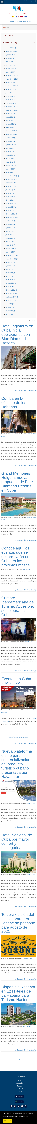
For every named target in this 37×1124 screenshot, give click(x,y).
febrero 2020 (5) (11, 207)
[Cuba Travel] (18, 8)
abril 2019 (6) (10, 241)
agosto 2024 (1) (11, 55)
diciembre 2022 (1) (12, 106)
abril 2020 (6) (10, 200)
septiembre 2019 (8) (12, 224)
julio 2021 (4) (10, 148)
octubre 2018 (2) (11, 262)
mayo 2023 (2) (10, 96)
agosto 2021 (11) (11, 145)
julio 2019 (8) (10, 231)
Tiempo (19, 1086)
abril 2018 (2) (10, 276)
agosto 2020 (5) (11, 186)
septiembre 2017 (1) (12, 297)
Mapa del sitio (19, 1089)
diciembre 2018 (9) (12, 255)
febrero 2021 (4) (11, 165)
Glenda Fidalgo (30, 803)
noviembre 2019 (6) (12, 217)
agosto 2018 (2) (11, 266)
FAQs (24, 21)
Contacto (11, 21)
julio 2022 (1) (10, 120)
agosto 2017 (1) (11, 300)
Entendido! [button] (7, 1121)
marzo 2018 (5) (10, 279)
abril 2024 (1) (10, 61)
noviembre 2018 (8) (12, 259)
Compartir (20, 390)
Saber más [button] (24, 1116)
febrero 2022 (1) (11, 124)
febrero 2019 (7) (11, 248)
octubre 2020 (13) (11, 179)
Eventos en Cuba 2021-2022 (16, 681)
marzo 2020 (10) (11, 203)
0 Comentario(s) (30, 390)
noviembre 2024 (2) (12, 51)
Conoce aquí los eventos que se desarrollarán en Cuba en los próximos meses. (16, 556)
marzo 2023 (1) (10, 100)
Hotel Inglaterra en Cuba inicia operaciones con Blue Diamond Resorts (17, 334)
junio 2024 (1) (10, 58)
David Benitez (30, 370)
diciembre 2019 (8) (12, 214)
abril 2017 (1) (10, 314)
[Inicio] (29, 320)
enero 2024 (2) (10, 72)
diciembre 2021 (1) (12, 131)
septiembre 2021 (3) (12, 141)
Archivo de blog (10, 42)
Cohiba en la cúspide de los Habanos (13, 402)
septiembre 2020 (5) (12, 183)
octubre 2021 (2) (11, 138)
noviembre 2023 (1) (12, 79)
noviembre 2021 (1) (12, 134)
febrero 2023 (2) (11, 103)
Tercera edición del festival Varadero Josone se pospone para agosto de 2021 (18, 923)
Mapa (19, 1080)
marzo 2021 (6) (10, 162)
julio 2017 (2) (10, 304)
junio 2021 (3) (10, 151)
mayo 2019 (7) (10, 238)
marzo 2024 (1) (10, 65)
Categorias (8, 35)
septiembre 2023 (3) (12, 86)
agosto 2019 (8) (11, 228)
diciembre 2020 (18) (12, 172)
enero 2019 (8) (10, 252)
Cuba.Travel (21, 1076)
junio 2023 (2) (10, 93)
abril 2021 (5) (10, 158)
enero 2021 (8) (10, 169)
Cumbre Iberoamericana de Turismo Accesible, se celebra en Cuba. (17, 606)
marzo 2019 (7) (10, 245)
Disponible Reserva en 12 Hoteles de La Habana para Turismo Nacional (18, 993)
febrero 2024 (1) (11, 68)
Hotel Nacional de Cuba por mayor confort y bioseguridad (16, 841)
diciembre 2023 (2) (12, 75)
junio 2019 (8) (10, 235)
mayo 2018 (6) (10, 273)
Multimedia (19, 1083)
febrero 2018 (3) (11, 283)
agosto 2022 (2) (11, 117)
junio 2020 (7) (10, 193)
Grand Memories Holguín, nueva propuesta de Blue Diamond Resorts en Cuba (17, 481)
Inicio (4, 27)
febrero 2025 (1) (11, 48)
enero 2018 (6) (10, 286)
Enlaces (19, 1092)
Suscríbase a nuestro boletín (18, 737)
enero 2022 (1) (10, 127)
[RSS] (32, 320)
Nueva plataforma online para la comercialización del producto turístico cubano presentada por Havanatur (16, 764)
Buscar (29, 21)
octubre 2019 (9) (11, 221)
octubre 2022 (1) (11, 113)
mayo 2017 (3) (10, 311)
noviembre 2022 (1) (12, 110)
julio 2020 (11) (10, 190)
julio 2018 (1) (10, 269)
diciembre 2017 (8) (12, 290)
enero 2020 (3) (10, 210)
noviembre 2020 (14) (12, 176)
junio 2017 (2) (10, 307)
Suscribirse (18, 21)
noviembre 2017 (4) (12, 293)
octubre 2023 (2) (11, 82)
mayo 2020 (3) (10, 196)
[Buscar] (34, 320)
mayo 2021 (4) (10, 155)
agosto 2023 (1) (11, 89)
